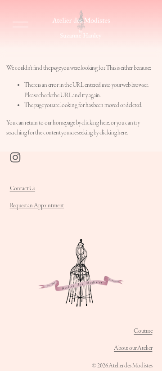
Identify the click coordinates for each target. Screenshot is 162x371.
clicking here (95, 123)
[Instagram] (15, 157)
